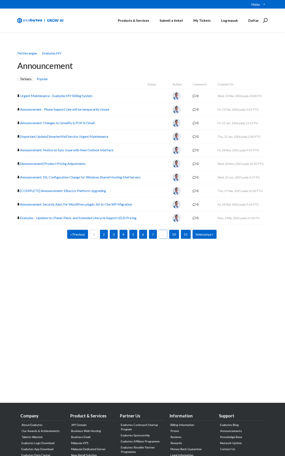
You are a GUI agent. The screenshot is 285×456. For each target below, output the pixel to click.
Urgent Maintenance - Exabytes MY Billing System (55, 96)
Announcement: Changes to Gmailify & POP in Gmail (57, 123)
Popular (42, 79)
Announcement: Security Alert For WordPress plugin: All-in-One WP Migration (75, 204)
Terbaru (25, 79)
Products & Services (133, 20)
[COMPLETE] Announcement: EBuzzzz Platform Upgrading (62, 191)
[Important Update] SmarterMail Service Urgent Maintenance (63, 136)
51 (186, 234)
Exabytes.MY (52, 53)
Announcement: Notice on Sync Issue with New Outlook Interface (66, 150)
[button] (265, 20)
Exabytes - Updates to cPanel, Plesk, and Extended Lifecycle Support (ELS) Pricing (77, 218)
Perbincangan (27, 53)
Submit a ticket (171, 20)
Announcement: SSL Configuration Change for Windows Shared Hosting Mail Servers (80, 177)
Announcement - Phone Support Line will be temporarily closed (64, 109)
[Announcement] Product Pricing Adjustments (52, 163)
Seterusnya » (204, 234)
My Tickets (202, 20)
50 (174, 234)
